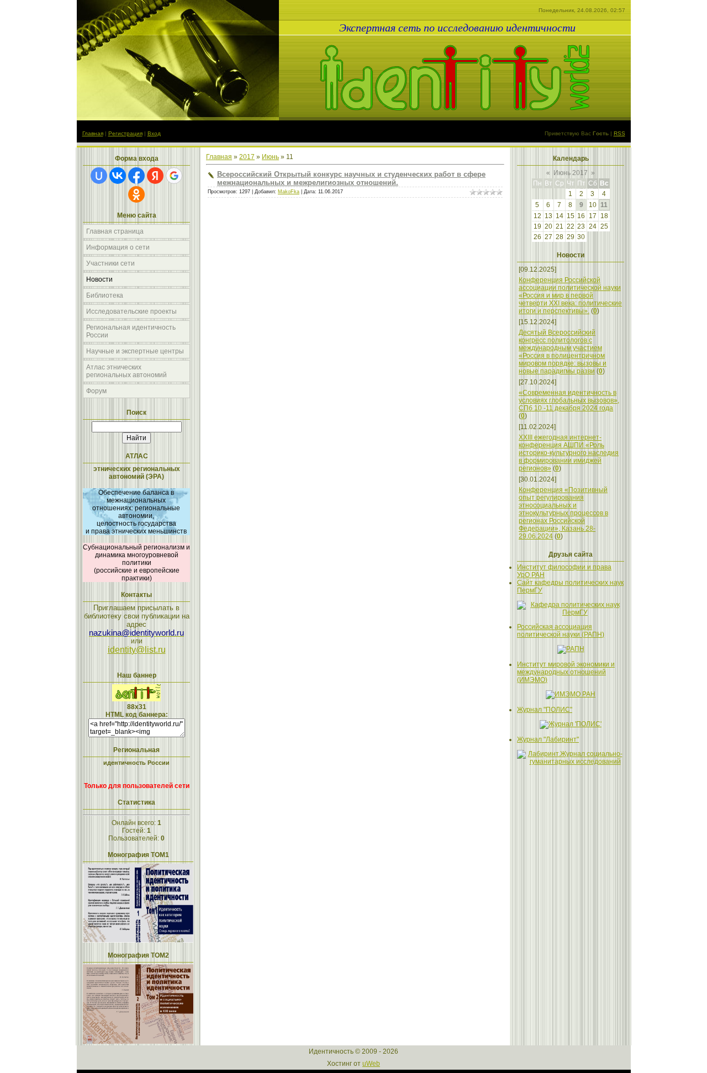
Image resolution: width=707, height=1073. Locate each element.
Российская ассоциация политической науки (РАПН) (560, 630)
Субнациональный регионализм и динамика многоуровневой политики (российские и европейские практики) (136, 562)
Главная (92, 133)
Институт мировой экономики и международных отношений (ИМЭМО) (566, 672)
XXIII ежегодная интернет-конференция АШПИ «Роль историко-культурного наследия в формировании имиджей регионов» (569, 453)
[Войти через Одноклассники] (136, 194)
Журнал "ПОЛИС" (544, 709)
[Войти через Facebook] (136, 175)
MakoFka (288, 191)
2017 (247, 157)
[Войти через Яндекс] (155, 175)
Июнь (270, 157)
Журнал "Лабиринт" (548, 739)
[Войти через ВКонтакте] (117, 175)
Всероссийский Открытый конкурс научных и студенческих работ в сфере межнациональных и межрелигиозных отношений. (351, 178)
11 (604, 205)
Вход (154, 133)
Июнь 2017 (570, 173)
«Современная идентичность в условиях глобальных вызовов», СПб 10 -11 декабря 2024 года (569, 400)
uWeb (371, 1063)
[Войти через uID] (99, 175)
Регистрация (125, 133)
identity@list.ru (137, 649)
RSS (619, 133)
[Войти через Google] (174, 175)
